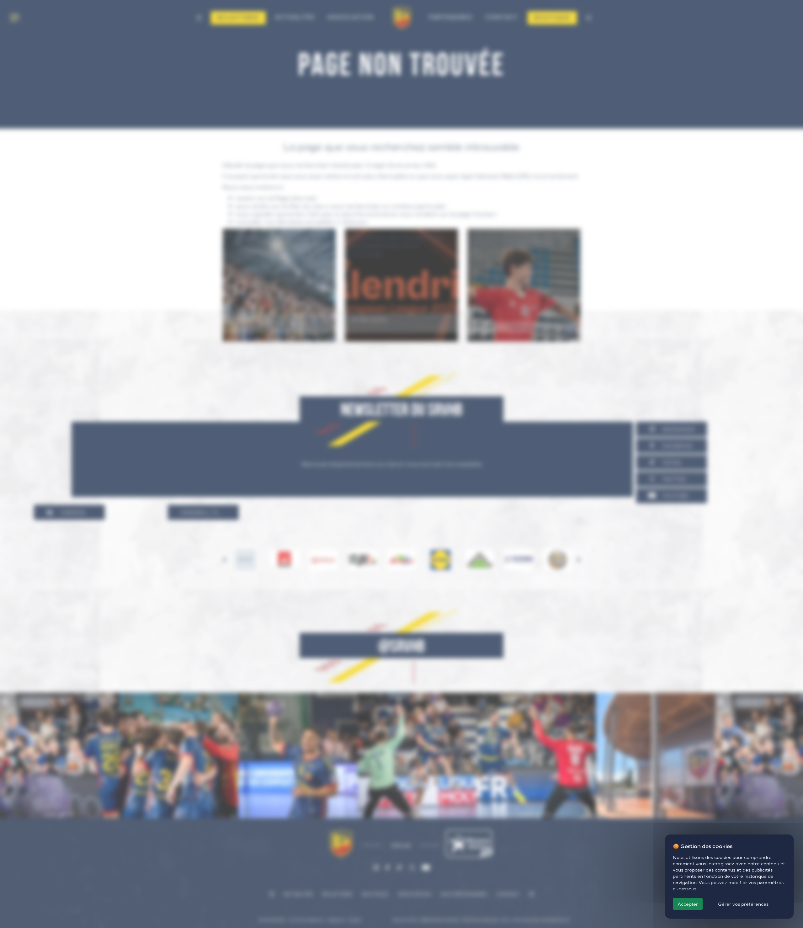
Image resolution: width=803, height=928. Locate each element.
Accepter (688, 904)
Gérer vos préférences (743, 904)
